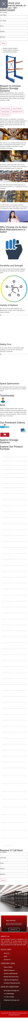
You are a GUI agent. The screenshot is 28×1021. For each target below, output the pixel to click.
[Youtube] (14, 1006)
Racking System (8, 476)
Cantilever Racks (21, 486)
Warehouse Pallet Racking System (19, 818)
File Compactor (21, 467)
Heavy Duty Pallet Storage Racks (6, 780)
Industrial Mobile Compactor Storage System (7, 842)
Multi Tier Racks (8, 480)
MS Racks (6, 455)
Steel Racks (7, 459)
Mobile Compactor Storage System (20, 826)
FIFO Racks (20, 455)
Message (2, 874)
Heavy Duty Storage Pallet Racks (6, 787)
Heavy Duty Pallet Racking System (6, 811)
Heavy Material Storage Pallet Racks (7, 834)
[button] (2, 69)
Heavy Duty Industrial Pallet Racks (6, 818)
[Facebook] (4, 1006)
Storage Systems (8, 486)
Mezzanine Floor (8, 490)
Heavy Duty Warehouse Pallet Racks (20, 834)
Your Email (3, 857)
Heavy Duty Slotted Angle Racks (19, 772)
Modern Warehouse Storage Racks (7, 826)
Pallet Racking (20, 463)
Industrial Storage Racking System (19, 803)
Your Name (3, 852)
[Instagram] (19, 1006)
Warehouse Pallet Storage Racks (19, 780)
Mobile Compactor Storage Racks (7, 795)
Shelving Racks (8, 467)
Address (2, 868)
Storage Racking (21, 476)
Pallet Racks (20, 459)
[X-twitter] (9, 1006)
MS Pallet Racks (21, 471)
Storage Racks (8, 463)
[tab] (5, 108)
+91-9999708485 (9, 9)
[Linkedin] (24, 1006)
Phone (2, 863)
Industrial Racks (8, 471)
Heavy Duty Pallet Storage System (19, 811)
